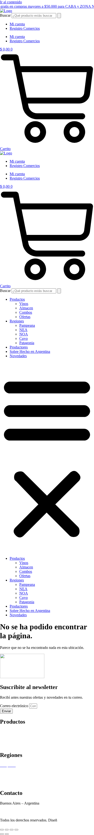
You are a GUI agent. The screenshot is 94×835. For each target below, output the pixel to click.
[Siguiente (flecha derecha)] (7, 834)
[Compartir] (11, 829)
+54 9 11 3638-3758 (15, 808)
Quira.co (72, 820)
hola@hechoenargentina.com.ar (24, 812)
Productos (17, 299)
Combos (25, 312)
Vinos (23, 304)
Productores (19, 347)
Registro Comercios (25, 28)
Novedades (18, 356)
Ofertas (24, 317)
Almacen (26, 308)
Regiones (17, 321)
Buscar (5, 15)
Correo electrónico (14, 706)
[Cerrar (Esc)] (16, 829)
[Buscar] (59, 15)
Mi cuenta (17, 24)
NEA (23, 330)
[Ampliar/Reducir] (2, 829)
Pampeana (27, 325)
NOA (23, 334)
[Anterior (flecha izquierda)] (2, 834)
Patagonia (26, 343)
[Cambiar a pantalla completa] (7, 829)
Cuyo (23, 338)
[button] (47, 457)
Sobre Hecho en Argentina (30, 351)
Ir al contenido (11, 2)
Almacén (7, 736)
